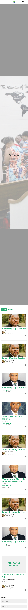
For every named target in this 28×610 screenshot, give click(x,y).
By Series (10, 309)
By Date (4, 309)
